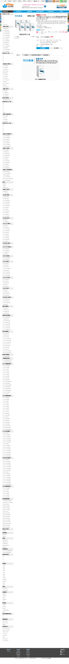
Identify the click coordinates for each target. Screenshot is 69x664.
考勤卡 (4, 597)
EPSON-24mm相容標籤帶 (7, 468)
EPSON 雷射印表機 (6, 336)
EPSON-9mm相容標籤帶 (7, 436)
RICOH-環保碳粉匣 (6, 164)
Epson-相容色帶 (5, 74)
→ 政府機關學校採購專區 (26, 4)
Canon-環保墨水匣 (5, 221)
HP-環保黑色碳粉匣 (6, 150)
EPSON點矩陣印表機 (6, 356)
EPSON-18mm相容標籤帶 (7, 440)
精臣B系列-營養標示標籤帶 (7, 523)
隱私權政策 (18, 654)
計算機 (4, 565)
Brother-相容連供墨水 (6, 248)
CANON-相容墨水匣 (6, 291)
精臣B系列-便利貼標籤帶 (6, 514)
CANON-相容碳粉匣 (6, 234)
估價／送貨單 (5, 635)
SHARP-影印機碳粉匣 (6, 141)
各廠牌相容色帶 (5, 72)
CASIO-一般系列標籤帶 (6, 488)
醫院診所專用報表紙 (6, 545)
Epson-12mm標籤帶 (6, 404)
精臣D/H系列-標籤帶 (6, 504)
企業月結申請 (18, 11)
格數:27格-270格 (5, 622)
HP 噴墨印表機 (5, 308)
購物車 (37, 1)
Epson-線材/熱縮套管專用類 (7, 429)
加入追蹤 (56, 48)
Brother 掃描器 (5, 588)
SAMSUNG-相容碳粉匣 (6, 272)
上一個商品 (17, 36)
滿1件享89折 (42, 29)
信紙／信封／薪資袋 (6, 628)
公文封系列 (4, 633)
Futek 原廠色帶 (5, 69)
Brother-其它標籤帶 (6, 393)
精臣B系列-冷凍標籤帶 (6, 525)
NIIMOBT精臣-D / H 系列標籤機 (8, 502)
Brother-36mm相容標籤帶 (7, 454)
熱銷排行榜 (4, 604)
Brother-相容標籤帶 (6, 443)
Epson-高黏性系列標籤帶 (7, 425)
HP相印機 (4, 530)
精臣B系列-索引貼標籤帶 (6, 521)
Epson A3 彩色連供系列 (6, 327)
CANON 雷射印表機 (6, 347)
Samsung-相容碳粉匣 (6, 230)
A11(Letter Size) (5, 24)
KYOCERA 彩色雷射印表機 (7, 352)
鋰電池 (4, 611)
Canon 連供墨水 (5, 119)
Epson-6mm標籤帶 (6, 401)
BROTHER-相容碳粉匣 (6, 273)
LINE (62, 652)
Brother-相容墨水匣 (6, 281)
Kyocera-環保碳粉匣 (6, 214)
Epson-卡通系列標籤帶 (6, 415)
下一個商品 (32, 36)
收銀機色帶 (4, 85)
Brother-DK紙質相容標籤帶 (7, 484)
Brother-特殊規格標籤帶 (6, 386)
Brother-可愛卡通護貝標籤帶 (7, 381)
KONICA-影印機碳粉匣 (6, 142)
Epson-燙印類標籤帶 (6, 420)
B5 (3, 21)
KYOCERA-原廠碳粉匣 (6, 49)
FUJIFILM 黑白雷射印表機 (7, 342)
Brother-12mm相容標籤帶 (7, 477)
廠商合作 (43, 4)
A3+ (3, 561)
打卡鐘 (4, 572)
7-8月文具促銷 (40, 7)
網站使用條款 (18, 652)
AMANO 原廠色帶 (5, 71)
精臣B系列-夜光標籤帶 (6, 527)
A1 (3, 617)
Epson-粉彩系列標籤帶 (6, 418)
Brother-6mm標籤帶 (6, 369)
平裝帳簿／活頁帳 (5, 631)
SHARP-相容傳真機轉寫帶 (7, 552)
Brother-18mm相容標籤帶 (7, 450)
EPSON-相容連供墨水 (6, 250)
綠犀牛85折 (35, 7)
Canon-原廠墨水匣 (5, 94)
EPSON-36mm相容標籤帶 (7, 470)
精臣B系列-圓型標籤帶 (6, 518)
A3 (3, 17)
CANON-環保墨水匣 (6, 286)
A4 (3, 15)
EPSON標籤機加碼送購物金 (7, 360)
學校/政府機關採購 (40, 11)
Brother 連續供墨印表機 (6, 317)
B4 (3, 19)
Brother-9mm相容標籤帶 (6, 447)
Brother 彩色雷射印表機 (6, 345)
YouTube (63, 654)
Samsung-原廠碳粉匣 (6, 40)
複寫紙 (4, 637)
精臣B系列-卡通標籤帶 (6, 509)
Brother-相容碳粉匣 (6, 227)
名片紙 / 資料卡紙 (5, 640)
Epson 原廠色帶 (5, 65)
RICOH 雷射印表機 (6, 349)
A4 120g (4, 112)
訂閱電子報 (28, 654)
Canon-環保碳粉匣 (5, 209)
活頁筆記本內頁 (5, 187)
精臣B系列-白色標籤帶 (6, 507)
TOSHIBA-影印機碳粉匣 (6, 137)
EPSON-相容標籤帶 (6, 459)
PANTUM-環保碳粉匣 (6, 167)
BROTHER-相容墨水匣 (6, 293)
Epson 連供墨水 (5, 121)
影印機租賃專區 (51, 11)
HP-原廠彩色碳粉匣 (6, 30)
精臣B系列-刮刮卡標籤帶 (6, 520)
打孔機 (4, 584)
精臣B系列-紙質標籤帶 (6, 516)
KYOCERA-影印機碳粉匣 (7, 146)
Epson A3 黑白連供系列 (6, 329)
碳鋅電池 (4, 608)
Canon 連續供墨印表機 (6, 320)
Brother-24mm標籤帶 (6, 376)
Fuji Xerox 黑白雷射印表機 (7, 338)
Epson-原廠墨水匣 (5, 92)
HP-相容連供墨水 (5, 304)
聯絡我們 (28, 651)
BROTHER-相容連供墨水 (7, 257)
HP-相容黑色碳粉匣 (6, 263)
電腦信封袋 (4, 547)
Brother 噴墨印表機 (6, 313)
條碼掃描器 (4, 579)
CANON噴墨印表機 (6, 311)
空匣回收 (61, 11)
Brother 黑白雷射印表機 (6, 343)
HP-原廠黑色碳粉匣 (6, 28)
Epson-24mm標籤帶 (6, 408)
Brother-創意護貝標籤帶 (6, 383)
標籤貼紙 (4, 624)
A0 (3, 615)
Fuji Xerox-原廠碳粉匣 (6, 37)
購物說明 (18, 651)
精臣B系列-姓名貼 (5, 511)
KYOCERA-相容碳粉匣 (6, 275)
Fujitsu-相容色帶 (5, 76)
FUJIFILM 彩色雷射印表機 (7, 340)
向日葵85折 (31, 7)
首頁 (49, 13)
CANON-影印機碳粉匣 (6, 135)
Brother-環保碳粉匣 (6, 157)
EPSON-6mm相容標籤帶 (7, 434)
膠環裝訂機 (4, 581)
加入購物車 (42, 48)
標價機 (4, 570)
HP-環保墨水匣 (5, 191)
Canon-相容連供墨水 (6, 252)
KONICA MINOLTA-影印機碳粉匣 (8, 178)
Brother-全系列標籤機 (6, 365)
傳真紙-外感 (4, 534)
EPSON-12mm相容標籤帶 (7, 438)
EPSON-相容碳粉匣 (6, 232)
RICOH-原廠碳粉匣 (6, 44)
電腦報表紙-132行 (5, 541)
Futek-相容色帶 (5, 78)
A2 (3, 558)
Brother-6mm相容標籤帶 (6, 445)
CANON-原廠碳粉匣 (6, 42)
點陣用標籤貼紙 (5, 543)
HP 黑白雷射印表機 (6, 333)
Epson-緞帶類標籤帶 (6, 413)
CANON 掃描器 (5, 590)
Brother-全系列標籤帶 (6, 367)
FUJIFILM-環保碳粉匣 (6, 162)
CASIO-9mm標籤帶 (6, 491)
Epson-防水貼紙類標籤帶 (7, 427)
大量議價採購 (29, 11)
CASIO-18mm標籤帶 (6, 495)
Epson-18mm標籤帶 (6, 406)
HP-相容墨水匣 (5, 290)
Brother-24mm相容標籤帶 (7, 452)
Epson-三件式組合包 (6, 411)
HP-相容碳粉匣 (5, 225)
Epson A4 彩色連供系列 (6, 324)
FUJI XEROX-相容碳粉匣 (7, 268)
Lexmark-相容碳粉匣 (6, 237)
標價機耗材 (4, 599)
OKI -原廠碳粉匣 (5, 47)
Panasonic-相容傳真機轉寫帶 (7, 550)
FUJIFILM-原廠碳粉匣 (6, 35)
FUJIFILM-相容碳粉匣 (6, 239)
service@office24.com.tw (22, 658)
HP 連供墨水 (5, 117)
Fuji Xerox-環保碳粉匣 (6, 160)
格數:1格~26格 (5, 621)
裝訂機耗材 (4, 595)
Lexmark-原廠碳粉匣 (6, 51)
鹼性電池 (4, 606)
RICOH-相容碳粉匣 (6, 241)
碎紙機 (4, 567)
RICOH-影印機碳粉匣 (6, 139)
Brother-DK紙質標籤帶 (6, 379)
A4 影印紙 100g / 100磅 (6, 99)
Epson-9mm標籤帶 (6, 402)
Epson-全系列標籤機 (6, 397)
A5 (3, 110)
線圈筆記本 (4, 185)
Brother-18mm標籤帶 (6, 374)
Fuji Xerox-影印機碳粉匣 (6, 144)
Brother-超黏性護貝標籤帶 (7, 388)
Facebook (63, 651)
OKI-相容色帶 (5, 81)
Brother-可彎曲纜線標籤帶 (7, 390)
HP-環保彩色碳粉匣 (6, 198)
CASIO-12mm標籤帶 (6, 493)
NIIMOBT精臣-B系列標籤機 (7, 500)
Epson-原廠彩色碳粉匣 (6, 33)
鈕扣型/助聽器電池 (6, 610)
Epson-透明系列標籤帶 (6, 422)
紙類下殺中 (27, 7)
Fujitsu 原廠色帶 (5, 67)
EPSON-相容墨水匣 (6, 279)
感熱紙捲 (4, 536)
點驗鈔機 (4, 577)
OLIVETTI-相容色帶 (6, 83)
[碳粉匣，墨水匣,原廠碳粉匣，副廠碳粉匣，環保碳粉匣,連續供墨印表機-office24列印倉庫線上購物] (8, 5)
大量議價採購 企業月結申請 (36, 4)
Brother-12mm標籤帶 (6, 372)
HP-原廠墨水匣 (5, 90)
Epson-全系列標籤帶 (6, 399)
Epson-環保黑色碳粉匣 (6, 153)
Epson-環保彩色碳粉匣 (6, 155)
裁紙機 (4, 574)
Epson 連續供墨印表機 (6, 322)
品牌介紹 (8, 651)
